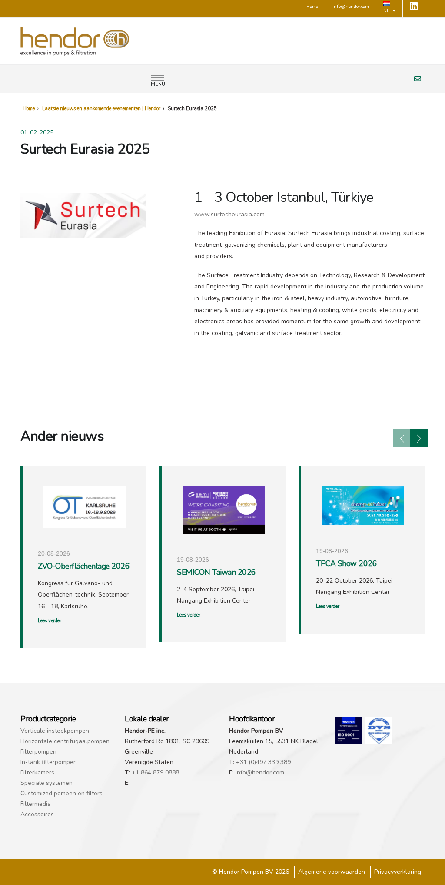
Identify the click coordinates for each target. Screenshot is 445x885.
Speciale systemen (46, 783)
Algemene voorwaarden (331, 872)
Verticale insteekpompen (54, 731)
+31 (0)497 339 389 (263, 762)
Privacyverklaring (397, 872)
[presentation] (402, 438)
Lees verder (49, 620)
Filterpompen (38, 752)
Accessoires (37, 814)
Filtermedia (35, 804)
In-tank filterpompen (48, 762)
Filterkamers (37, 772)
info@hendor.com (260, 772)
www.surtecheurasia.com (229, 214)
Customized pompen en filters (61, 793)
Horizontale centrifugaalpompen (65, 741)
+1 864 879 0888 (155, 772)
